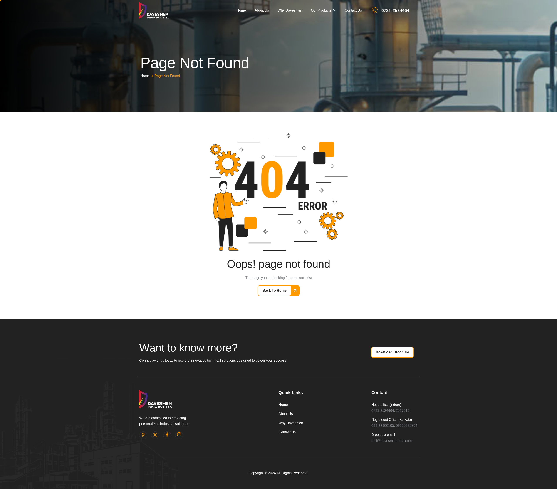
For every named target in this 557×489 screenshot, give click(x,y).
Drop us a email (383, 435)
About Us (262, 10)
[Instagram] (179, 435)
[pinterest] (143, 435)
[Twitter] (155, 435)
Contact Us (353, 10)
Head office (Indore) (386, 405)
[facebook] (167, 435)
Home (241, 10)
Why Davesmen (290, 10)
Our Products (321, 10)
